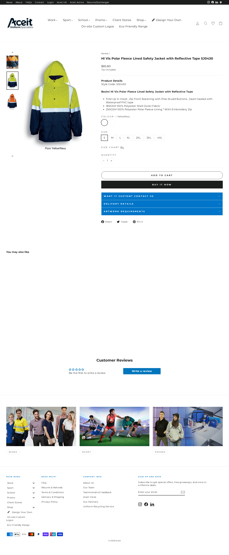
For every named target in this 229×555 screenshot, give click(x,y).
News (9, 2)
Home (104, 53)
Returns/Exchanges (98, 2)
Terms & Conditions (52, 492)
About (19, 2)
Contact (39, 2)
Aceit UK (62, 2)
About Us (88, 483)
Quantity (109, 155)
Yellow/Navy (104, 122)
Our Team (88, 487)
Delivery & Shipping (52, 497)
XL (128, 137)
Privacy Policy (49, 502)
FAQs (29, 2)
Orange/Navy (112, 122)
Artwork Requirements (124, 211)
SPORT (86, 452)
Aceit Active (77, 2)
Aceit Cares (89, 497)
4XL (159, 137)
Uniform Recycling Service (98, 506)
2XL (138, 137)
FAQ (43, 483)
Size (104, 132)
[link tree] (221, 2)
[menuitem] (52, 20)
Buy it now (162, 184)
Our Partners (90, 502)
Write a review (142, 371)
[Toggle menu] (34, 483)
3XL (149, 137)
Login (50, 2)
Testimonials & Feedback (97, 492)
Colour (115, 116)
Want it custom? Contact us (129, 196)
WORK (13, 452)
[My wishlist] (213, 23)
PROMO (160, 452)
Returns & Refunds (52, 487)
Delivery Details (119, 204)
